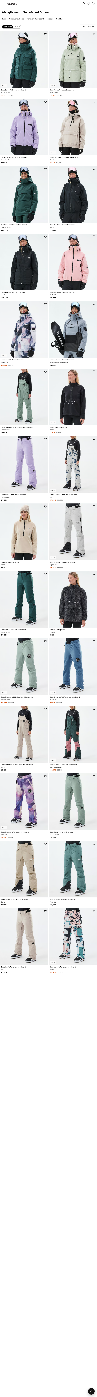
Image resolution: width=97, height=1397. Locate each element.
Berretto (50, 19)
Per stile (17, 27)
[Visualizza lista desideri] (88, 3)
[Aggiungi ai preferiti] (45, 34)
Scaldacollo (60, 19)
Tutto (4, 19)
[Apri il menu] (3, 3)
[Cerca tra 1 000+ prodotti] (84, 3)
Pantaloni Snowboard (35, 19)
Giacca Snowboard (16, 19)
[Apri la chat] (91, 1391)
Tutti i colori (7, 27)
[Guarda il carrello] (93, 3)
